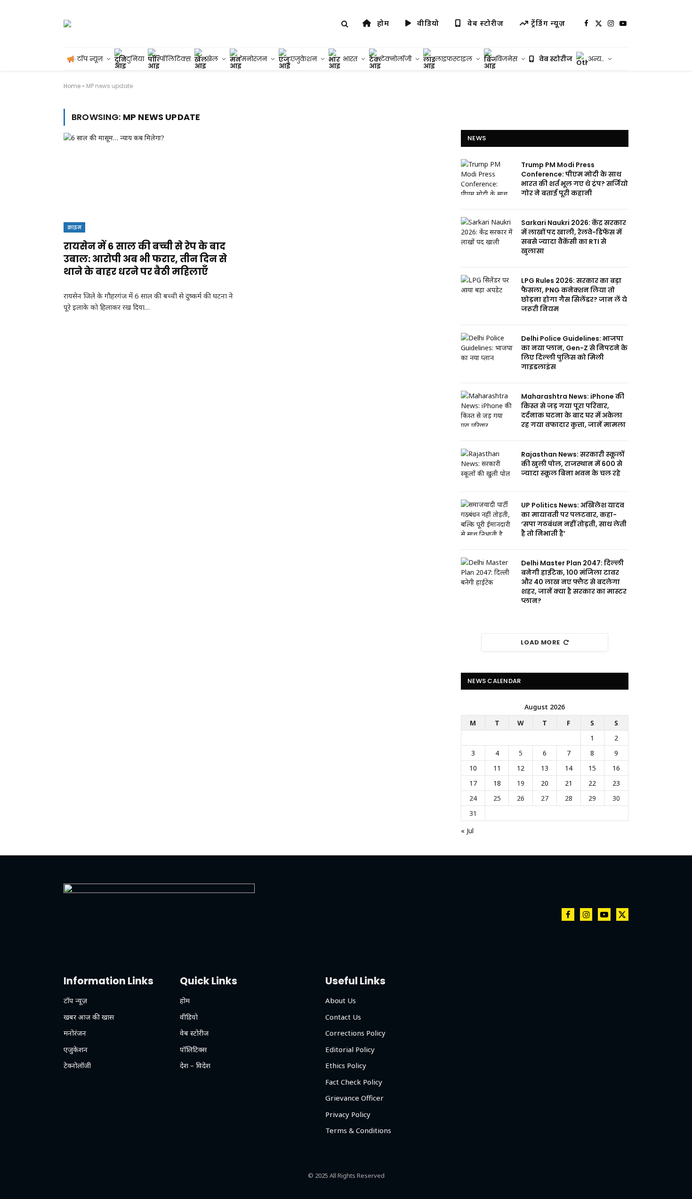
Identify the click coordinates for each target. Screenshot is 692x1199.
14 (568, 768)
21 (568, 783)
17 (473, 783)
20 (544, 783)
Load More (540, 642)
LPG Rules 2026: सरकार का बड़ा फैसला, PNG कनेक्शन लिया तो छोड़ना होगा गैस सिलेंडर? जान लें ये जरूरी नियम (574, 295)
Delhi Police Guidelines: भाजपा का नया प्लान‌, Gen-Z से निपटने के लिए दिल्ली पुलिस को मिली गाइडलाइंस (574, 352)
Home (72, 86)
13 (544, 768)
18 (497, 783)
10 (473, 768)
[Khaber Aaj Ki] (67, 23)
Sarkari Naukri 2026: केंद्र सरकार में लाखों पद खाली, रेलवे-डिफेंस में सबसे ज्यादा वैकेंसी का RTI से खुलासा (573, 237)
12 (520, 768)
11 (497, 768)
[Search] (344, 23)
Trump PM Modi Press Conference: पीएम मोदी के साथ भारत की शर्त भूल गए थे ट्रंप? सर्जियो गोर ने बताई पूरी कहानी (574, 179)
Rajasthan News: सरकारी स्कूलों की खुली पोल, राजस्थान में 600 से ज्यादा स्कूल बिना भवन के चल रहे (572, 464)
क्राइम (74, 227)
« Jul (467, 830)
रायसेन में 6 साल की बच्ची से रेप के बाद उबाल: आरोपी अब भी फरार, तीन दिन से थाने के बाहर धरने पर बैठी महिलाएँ (145, 259)
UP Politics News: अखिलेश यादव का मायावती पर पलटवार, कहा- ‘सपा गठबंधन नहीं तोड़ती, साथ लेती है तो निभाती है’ (574, 519)
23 (616, 783)
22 (592, 783)
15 (592, 768)
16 (616, 768)
